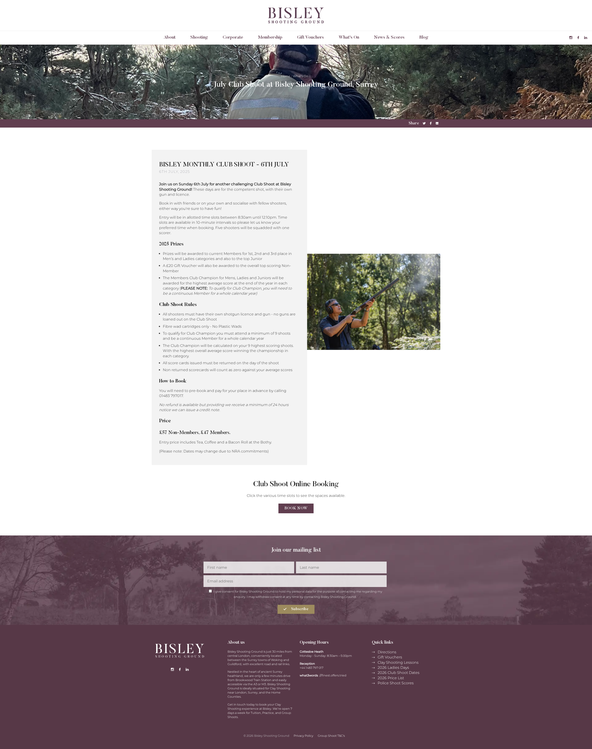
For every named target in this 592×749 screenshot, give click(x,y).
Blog (423, 37)
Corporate (233, 37)
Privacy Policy (303, 735)
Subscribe (299, 609)
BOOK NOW (296, 508)
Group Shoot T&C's (331, 735)
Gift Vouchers (310, 37)
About (170, 37)
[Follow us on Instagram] (571, 37)
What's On (349, 37)
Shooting (199, 37)
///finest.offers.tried (332, 675)
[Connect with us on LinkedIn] (585, 37)
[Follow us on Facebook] (578, 37)
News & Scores (389, 37)
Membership (270, 37)
